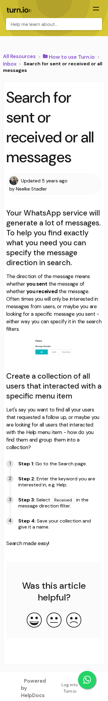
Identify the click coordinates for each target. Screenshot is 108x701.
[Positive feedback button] (34, 620)
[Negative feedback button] (73, 620)
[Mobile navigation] (96, 9)
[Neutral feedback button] (54, 620)
